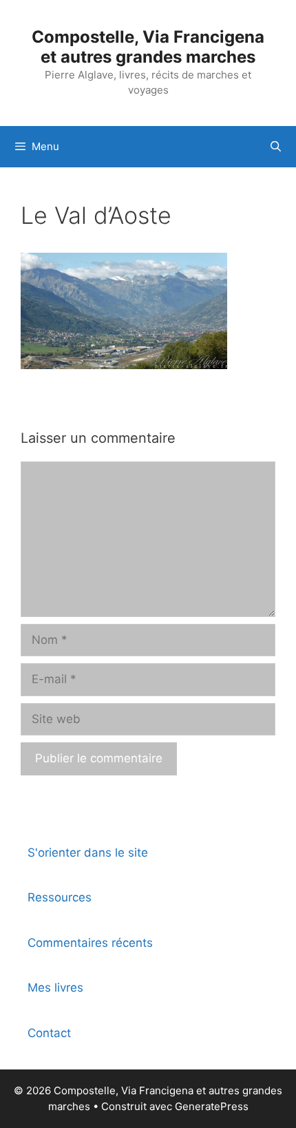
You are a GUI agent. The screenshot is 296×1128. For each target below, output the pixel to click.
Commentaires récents (90, 943)
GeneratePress (212, 1106)
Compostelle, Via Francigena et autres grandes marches (148, 47)
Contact (49, 1033)
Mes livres (55, 987)
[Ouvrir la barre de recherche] (275, 146)
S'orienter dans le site (88, 852)
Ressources (60, 897)
